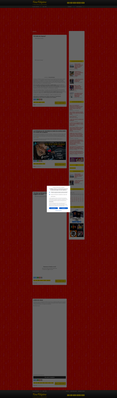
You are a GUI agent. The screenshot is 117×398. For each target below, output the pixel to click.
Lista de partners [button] (51, 201)
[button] (58, 196)
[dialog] (58, 199)
